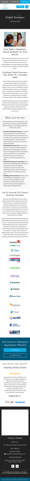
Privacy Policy (15, 473)
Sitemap (9, 473)
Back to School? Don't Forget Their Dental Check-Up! (15, 479)
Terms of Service (24, 473)
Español (20, 6)
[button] (27, 6)
